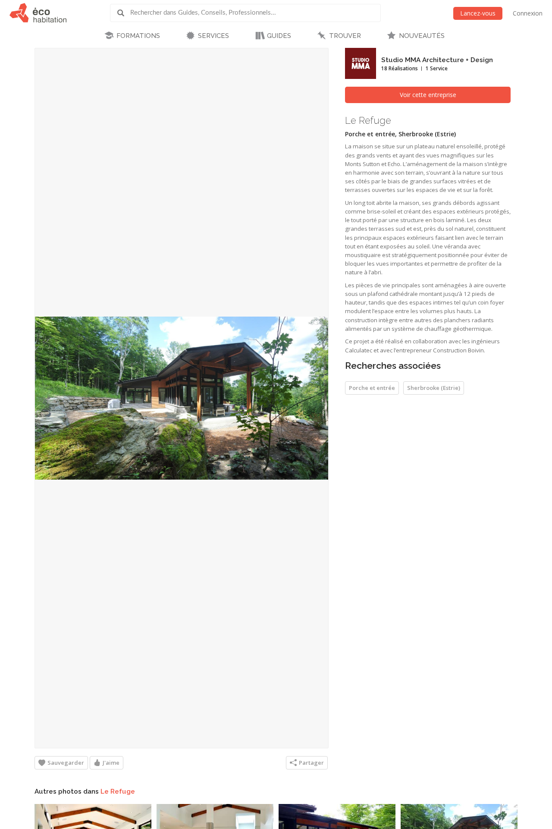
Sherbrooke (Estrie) (433, 388)
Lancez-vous (478, 13)
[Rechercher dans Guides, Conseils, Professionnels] (123, 13)
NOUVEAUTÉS (422, 36)
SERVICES (213, 36)
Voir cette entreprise (428, 95)
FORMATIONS (138, 36)
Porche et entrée (372, 388)
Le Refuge (117, 791)
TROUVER (345, 36)
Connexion (528, 13)
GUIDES (279, 36)
